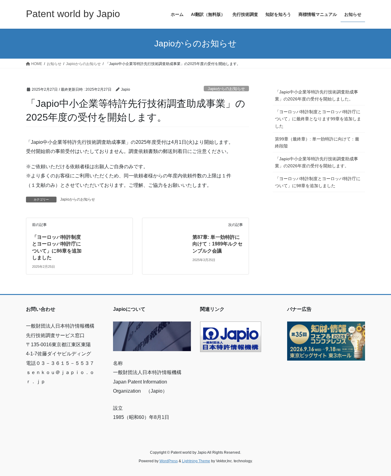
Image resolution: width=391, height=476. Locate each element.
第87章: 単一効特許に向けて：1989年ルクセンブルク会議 (217, 243)
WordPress (168, 461)
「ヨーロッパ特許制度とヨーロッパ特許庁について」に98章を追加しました (317, 182)
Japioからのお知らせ (226, 88)
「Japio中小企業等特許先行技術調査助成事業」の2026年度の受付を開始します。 (316, 162)
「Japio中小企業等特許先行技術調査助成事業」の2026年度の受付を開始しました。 (316, 95)
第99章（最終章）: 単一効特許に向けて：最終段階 (317, 142)
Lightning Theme (196, 461)
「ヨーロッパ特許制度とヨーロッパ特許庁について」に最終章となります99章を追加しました (318, 118)
